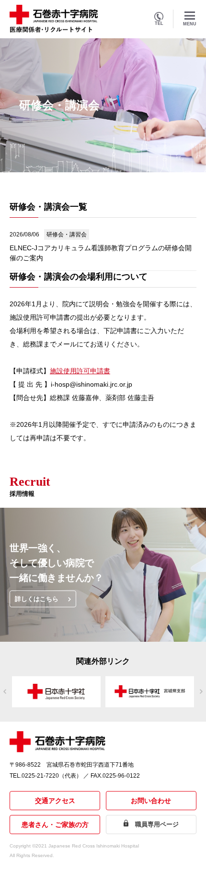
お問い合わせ (151, 800)
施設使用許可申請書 (80, 371)
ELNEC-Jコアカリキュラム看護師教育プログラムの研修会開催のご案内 (101, 253)
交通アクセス (55, 800)
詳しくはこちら (36, 598)
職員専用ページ (157, 824)
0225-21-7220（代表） (52, 775)
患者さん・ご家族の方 (55, 824)
